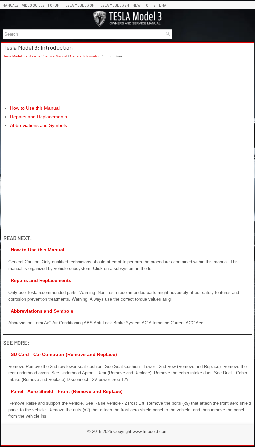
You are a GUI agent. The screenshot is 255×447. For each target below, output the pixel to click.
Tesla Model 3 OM (79, 5)
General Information (85, 56)
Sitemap (161, 5)
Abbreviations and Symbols (38, 125)
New (136, 5)
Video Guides (33, 5)
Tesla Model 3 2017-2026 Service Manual (35, 56)
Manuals (10, 5)
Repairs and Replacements (38, 116)
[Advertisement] (127, 82)
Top (147, 5)
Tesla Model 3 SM (113, 5)
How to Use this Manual (35, 108)
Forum (54, 5)
